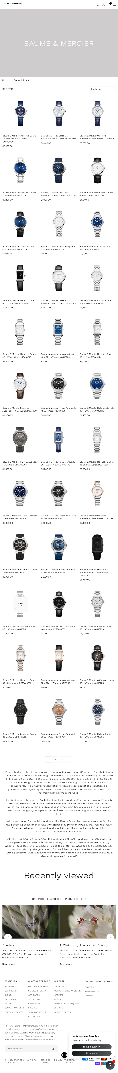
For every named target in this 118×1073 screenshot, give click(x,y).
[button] (110, 937)
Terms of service (37, 1012)
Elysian (8, 945)
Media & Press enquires (66, 1004)
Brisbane (9, 986)
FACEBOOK (90, 987)
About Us (59, 986)
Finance (32, 1008)
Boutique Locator (14, 1012)
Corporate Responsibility (67, 991)
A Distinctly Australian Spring (83, 945)
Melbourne (10, 999)
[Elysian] (30, 922)
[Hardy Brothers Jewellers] (13, 4)
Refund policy (35, 1016)
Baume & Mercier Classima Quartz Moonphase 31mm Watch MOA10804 (19, 139)
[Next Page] (70, 760)
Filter (9, 89)
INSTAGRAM (90, 991)
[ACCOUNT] (103, 4)
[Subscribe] (52, 1048)
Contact (58, 999)
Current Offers (62, 1012)
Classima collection (23, 828)
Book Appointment (14, 1008)
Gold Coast (11, 991)
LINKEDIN (89, 996)
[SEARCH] (98, 4)
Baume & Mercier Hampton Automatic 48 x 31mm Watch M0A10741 (94, 572)
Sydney (8, 995)
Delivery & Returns (38, 986)
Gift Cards (34, 995)
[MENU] (114, 4)
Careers (58, 995)
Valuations (34, 999)
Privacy (58, 1060)
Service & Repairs (37, 991)
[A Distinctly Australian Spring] (87, 922)
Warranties (34, 1004)
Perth (8, 1004)
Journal (58, 1008)
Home (5, 80)
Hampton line (79, 828)
